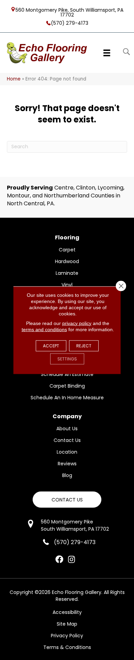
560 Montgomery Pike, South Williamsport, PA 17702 (69, 12)
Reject (83, 345)
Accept (51, 345)
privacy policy (76, 323)
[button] (67, 499)
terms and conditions (44, 329)
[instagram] (71, 559)
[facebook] (59, 559)
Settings (67, 358)
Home (14, 79)
